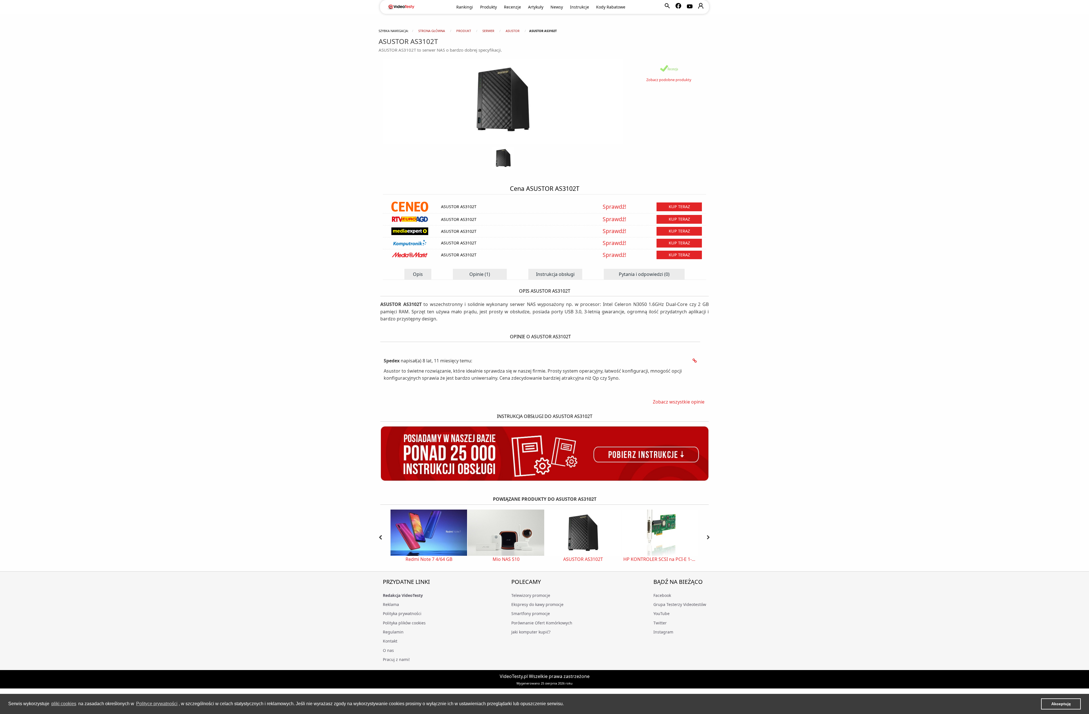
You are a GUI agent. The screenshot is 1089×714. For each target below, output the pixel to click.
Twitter (660, 623)
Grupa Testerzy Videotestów (679, 604)
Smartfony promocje (530, 613)
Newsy (556, 7)
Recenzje (512, 7)
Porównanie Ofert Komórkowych (541, 623)
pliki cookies (63, 703)
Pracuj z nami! (396, 659)
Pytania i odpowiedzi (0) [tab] (644, 274)
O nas (388, 650)
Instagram (663, 632)
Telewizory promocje (530, 595)
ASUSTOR (513, 31)
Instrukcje (579, 7)
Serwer (488, 31)
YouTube (661, 613)
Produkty (488, 7)
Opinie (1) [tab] (479, 274)
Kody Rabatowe (610, 7)
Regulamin (393, 632)
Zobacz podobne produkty (668, 79)
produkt (463, 31)
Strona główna (431, 31)
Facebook (662, 595)
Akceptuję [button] (1061, 704)
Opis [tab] (418, 274)
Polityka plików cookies (404, 623)
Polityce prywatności (157, 703)
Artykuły (535, 7)
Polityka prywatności (402, 613)
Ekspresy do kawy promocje (537, 604)
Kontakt (390, 641)
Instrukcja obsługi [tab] (555, 274)
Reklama (391, 604)
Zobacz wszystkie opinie (678, 402)
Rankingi (464, 7)
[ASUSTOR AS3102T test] (669, 68)
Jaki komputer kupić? (530, 632)
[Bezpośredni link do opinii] (695, 361)
